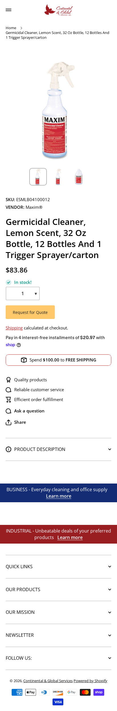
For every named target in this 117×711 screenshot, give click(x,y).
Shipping (14, 328)
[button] (16, 422)
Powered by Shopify (90, 680)
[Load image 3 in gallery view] (79, 177)
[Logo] (58, 10)
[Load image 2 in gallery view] (58, 177)
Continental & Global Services (48, 680)
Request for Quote (30, 312)
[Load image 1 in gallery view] (38, 177)
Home (11, 27)
